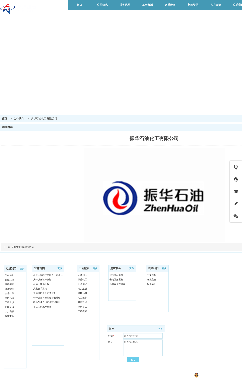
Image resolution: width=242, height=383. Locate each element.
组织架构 (9, 284)
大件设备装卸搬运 (42, 279)
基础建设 (82, 302)
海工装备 (82, 297)
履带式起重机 (116, 275)
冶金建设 (82, 284)
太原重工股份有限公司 (23, 247)
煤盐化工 (82, 279)
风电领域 (82, 293)
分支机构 (151, 275)
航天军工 (82, 306)
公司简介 (9, 275)
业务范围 (39, 268)
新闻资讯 (9, 307)
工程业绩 (9, 302)
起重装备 (115, 268)
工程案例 (84, 268)
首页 (4, 118)
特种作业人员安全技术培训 (46, 302)
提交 (111, 328)
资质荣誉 (9, 288)
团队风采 (9, 298)
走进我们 (11, 268)
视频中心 (9, 316)
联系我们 (153, 268)
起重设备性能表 (117, 284)
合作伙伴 (19, 118)
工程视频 (82, 311)
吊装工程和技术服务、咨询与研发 (49, 275)
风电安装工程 (40, 288)
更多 (22, 268)
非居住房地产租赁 (42, 306)
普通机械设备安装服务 (44, 293)
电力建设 (82, 288)
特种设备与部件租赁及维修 (46, 297)
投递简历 (151, 284)
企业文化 (9, 279)
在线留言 (151, 279)
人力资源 (9, 311)
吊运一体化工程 (41, 284)
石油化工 (82, 275)
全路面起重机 (116, 279)
